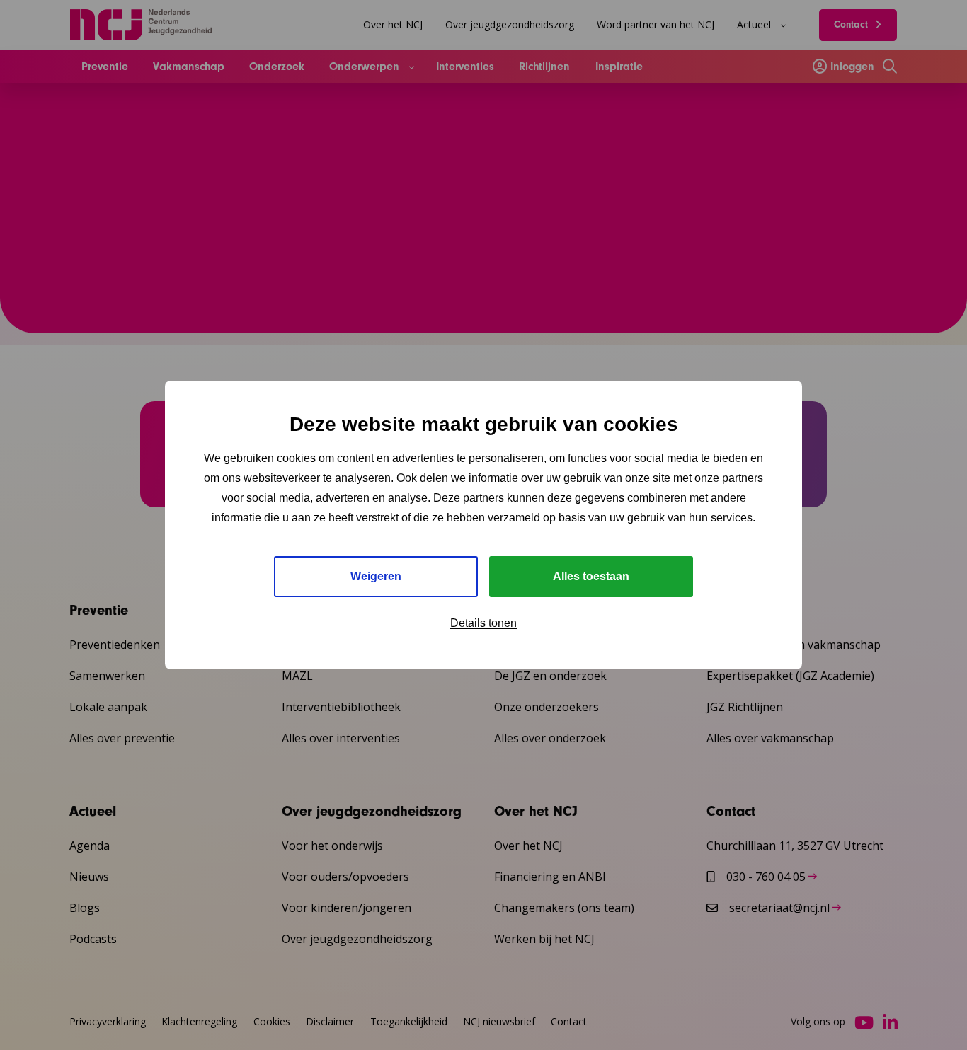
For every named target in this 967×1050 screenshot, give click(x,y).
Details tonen (483, 623)
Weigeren (375, 576)
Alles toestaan (591, 576)
